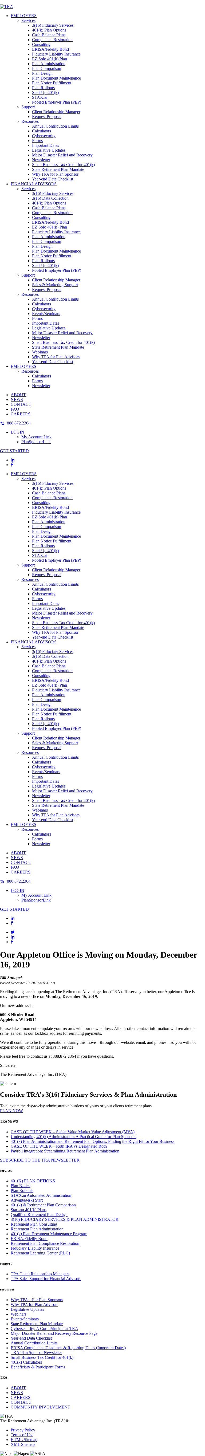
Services (28, 20)
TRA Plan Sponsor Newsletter (36, 1352)
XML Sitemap (23, 1444)
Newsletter (41, 160)
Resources (30, 121)
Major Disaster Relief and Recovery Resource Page (54, 1333)
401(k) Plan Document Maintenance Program (49, 1233)
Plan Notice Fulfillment (51, 83)
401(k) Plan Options (49, 30)
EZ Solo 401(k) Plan (49, 59)
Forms (37, 140)
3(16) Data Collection (50, 198)
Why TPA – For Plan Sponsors (37, 1299)
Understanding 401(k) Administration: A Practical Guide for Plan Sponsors (73, 1136)
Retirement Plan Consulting (34, 1224)
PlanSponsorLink (36, 441)
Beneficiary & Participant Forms (38, 1367)
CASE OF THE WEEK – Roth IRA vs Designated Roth (59, 1146)
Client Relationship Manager (56, 111)
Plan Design (42, 73)
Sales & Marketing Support (55, 284)
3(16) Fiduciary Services (52, 25)
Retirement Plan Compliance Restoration (45, 1243)
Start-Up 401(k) (45, 92)
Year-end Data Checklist (52, 179)
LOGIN (17, 432)
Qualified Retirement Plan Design (39, 1214)
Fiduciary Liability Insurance (56, 54)
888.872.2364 (18, 423)
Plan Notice (20, 1185)
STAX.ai (39, 97)
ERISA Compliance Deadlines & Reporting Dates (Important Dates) (68, 1347)
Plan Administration (48, 63)
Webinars (40, 352)
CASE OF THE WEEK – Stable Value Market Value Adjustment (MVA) (73, 1132)
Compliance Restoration (52, 39)
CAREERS (20, 414)
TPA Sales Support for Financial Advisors (46, 1278)
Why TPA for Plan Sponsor (55, 174)
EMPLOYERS (24, 15)
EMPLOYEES (23, 366)
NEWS (17, 399)
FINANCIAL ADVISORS (34, 184)
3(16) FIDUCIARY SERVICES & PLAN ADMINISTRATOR (65, 1219)
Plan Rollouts (43, 87)
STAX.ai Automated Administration (41, 1195)
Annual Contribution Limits (55, 126)
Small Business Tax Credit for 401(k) (63, 164)
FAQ (15, 409)
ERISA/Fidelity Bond (50, 49)
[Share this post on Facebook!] (12, 941)
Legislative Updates (48, 150)
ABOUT (18, 394)
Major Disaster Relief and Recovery (62, 155)
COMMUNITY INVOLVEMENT (40, 1407)
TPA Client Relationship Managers (40, 1274)
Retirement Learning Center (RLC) (40, 1253)
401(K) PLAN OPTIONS (33, 1181)
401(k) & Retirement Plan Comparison (43, 1205)
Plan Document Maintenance (56, 78)
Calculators (41, 131)
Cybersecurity (44, 135)
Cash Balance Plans (48, 35)
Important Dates (45, 145)
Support (28, 107)
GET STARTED (14, 450)
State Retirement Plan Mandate (58, 169)
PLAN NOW (11, 1110)
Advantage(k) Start (27, 1200)
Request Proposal (46, 116)
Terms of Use (22, 1435)
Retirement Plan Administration (37, 1229)
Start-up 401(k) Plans (28, 1209)
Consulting (41, 44)
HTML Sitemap (24, 1439)
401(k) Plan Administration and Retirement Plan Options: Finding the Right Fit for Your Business (92, 1141)
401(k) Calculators (26, 1362)
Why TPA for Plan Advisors (56, 357)
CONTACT (21, 404)
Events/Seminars (46, 313)
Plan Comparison (46, 68)
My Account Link (36, 437)
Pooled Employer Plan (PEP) (56, 102)
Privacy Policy (23, 1430)
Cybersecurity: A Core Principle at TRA (44, 1328)
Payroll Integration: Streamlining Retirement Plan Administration (65, 1151)
